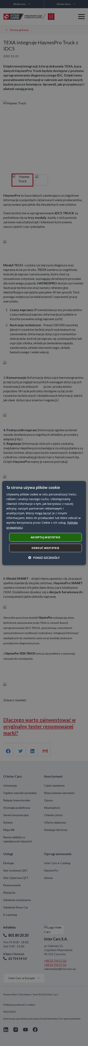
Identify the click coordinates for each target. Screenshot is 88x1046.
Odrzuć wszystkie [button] (45, 548)
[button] (44, 557)
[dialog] (44, 523)
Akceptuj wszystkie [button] (45, 537)
